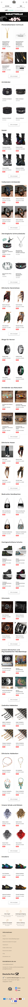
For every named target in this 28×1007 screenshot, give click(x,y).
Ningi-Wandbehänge (7, 690)
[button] (1, 2)
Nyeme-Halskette (6, 770)
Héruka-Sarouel (19, 325)
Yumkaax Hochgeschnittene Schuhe (6, 583)
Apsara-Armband (6, 219)
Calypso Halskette (6, 743)
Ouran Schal (5, 842)
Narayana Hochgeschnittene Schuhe (6, 560)
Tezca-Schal (18, 842)
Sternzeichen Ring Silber (6, 274)
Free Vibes (15, 1003)
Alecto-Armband (20, 118)
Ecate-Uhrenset (6, 635)
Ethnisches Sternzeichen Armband (19, 274)
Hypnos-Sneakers (6, 894)
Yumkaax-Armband (7, 98)
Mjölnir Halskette (6, 722)
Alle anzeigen (14, 76)
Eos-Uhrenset (5, 615)
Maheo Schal (5, 821)
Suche (4, 935)
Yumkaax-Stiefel (6, 147)
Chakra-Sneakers (20, 873)
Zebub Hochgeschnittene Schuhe (20, 560)
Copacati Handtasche (21, 531)
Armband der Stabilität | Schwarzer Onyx (7, 427)
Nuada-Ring (5, 356)
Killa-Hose (4, 459)
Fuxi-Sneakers (5, 873)
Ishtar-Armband (6, 198)
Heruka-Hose (19, 480)
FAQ (4, 953)
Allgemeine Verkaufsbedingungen (11, 938)
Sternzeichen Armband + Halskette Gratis (7, 251)
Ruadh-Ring (19, 377)
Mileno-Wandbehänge (19, 691)
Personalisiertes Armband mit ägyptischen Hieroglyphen (20, 43)
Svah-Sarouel (19, 304)
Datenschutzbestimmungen (9, 941)
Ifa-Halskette (19, 770)
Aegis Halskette (20, 722)
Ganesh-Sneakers (20, 894)
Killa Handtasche (6, 510)
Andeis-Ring (19, 356)
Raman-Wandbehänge (19, 669)
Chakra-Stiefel (19, 147)
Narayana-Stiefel (20, 168)
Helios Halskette (20, 743)
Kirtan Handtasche (20, 510)
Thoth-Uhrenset (19, 635)
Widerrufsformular (7, 947)
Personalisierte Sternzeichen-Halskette (6, 67)
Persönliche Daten (7, 950)
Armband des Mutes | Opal (7, 405)
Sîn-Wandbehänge (6, 668)
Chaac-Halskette (20, 791)
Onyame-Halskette (6, 791)
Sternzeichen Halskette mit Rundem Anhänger (20, 251)
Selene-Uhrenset (20, 615)
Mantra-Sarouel (6, 304)
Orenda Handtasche (7, 531)
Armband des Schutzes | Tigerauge (21, 405)
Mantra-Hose (19, 459)
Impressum (5, 944)
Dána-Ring (4, 377)
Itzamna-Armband (6, 118)
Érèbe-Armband (19, 98)
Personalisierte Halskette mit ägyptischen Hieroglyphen (6, 43)
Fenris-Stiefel (5, 168)
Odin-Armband (19, 219)
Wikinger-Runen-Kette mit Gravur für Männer (21, 67)
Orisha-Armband (20, 198)
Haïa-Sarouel (5, 325)
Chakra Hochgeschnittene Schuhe (20, 583)
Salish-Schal (19, 821)
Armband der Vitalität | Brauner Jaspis (20, 427)
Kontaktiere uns (6, 956)
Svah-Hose (4, 480)
